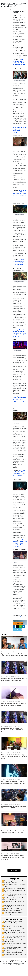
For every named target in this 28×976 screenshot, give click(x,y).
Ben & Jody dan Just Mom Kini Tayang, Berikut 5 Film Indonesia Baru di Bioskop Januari (19, 473)
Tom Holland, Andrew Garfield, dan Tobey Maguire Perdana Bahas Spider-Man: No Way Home (19, 333)
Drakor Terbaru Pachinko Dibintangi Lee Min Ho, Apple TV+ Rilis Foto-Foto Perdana (19, 63)
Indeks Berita (14, 870)
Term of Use (2, 961)
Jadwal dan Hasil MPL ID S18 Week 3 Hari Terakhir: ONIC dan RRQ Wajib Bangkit (12, 730)
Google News (19, 617)
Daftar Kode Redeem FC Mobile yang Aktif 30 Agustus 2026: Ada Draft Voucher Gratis (14, 756)
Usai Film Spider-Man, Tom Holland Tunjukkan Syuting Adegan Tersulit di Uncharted (20, 543)
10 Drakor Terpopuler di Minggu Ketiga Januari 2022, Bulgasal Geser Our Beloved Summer (18, 263)
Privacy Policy (25, 961)
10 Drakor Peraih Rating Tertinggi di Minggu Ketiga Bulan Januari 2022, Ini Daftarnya (19, 129)
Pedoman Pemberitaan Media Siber (13, 961)
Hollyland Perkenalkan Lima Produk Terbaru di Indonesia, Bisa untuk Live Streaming (12, 857)
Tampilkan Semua (18, 623)
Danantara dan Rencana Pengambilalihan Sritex (14, 888)
